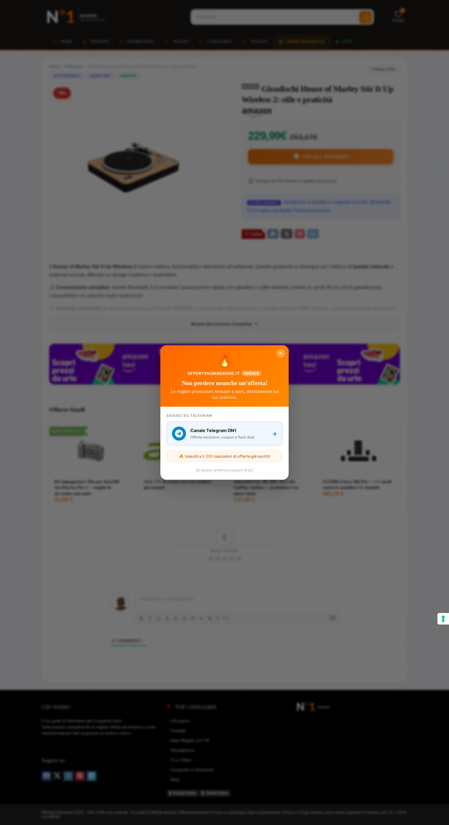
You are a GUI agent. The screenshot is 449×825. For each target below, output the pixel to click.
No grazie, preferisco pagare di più (224, 470)
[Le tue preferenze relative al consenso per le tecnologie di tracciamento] (443, 619)
